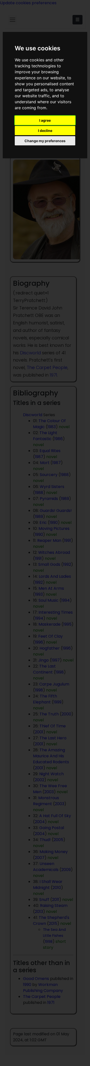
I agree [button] (45, 120)
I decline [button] (45, 130)
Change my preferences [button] (45, 141)
